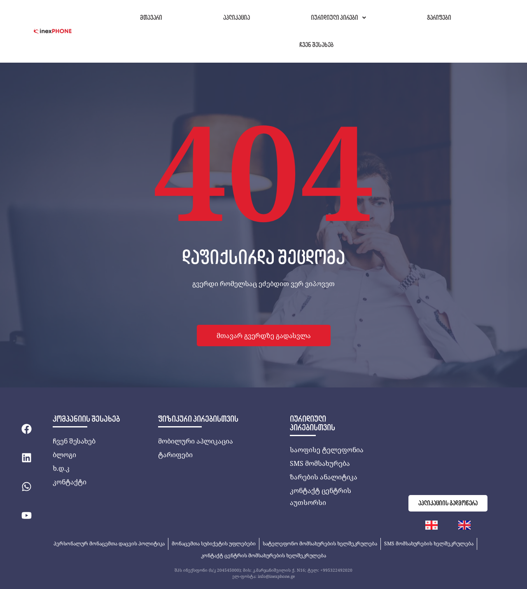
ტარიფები (439, 17)
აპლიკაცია (236, 17)
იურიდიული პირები (334, 17)
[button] (338, 17)
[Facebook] (26, 428)
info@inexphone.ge (276, 576)
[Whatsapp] (26, 486)
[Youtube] (26, 515)
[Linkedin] (26, 457)
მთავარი (151, 17)
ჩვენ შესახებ (316, 45)
